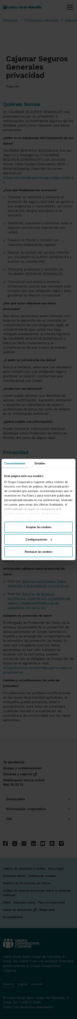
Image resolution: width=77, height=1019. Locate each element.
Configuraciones (36, 539)
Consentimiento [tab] (14, 463)
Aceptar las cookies (38, 527)
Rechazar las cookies (38, 551)
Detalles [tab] (40, 463)
